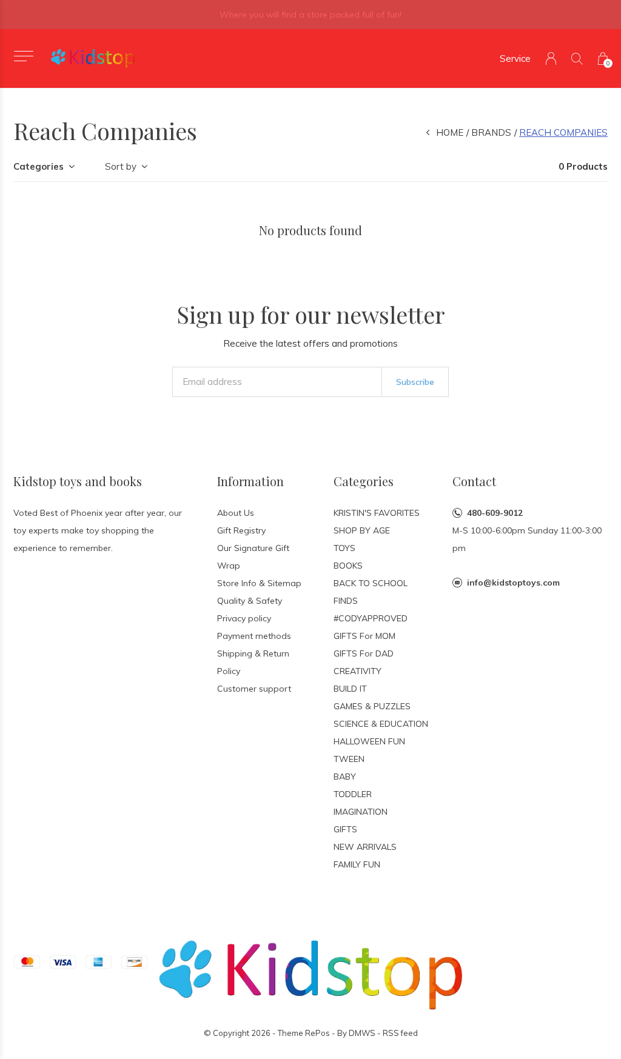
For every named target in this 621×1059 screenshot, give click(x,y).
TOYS (344, 548)
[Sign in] (551, 58)
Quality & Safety (249, 600)
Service (515, 58)
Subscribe (415, 381)
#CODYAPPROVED (371, 618)
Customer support (254, 688)
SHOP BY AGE (362, 530)
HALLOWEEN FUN (369, 741)
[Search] (577, 58)
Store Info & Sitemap (259, 583)
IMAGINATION (361, 811)
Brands (491, 132)
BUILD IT (350, 688)
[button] (23, 56)
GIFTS (345, 829)
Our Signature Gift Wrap (253, 557)
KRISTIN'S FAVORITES (377, 512)
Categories (38, 166)
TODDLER (353, 794)
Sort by (120, 166)
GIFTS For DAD (364, 653)
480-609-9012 (495, 512)
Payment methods (254, 635)
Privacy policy (244, 618)
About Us (235, 512)
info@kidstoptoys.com (513, 582)
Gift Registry (241, 530)
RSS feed (400, 1033)
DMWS (362, 1033)
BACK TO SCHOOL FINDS (371, 592)
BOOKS (348, 565)
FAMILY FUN (357, 864)
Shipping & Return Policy (253, 662)
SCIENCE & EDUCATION (381, 723)
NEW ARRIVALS (365, 846)
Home (449, 132)
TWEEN (349, 758)
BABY (345, 776)
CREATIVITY (357, 671)
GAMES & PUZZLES (372, 706)
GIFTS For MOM (364, 635)
